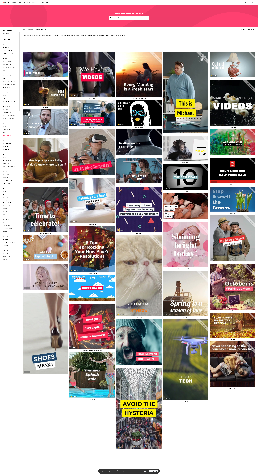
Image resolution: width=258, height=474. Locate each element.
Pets (4, 194)
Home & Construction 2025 (9, 101)
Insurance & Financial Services (9, 166)
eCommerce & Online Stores (9, 135)
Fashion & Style (6, 149)
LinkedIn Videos (6, 177)
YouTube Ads (6, 245)
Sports (4, 222)
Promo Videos (6, 197)
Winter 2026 (6, 47)
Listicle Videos (6, 87)
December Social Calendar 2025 (9, 121)
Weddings (5, 239)
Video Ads (5, 236)
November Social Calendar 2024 (9, 118)
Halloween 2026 (7, 61)
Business (5, 123)
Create (13, 2)
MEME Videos (6, 183)
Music (4, 186)
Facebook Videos (7, 143)
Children (5, 126)
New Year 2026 (6, 42)
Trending (5, 36)
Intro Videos (6, 171)
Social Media (6, 219)
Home (24, 29)
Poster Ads (5, 259)
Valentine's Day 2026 (8, 53)
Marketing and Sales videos (9, 84)
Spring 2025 (6, 152)
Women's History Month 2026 (9, 242)
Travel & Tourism (7, 234)
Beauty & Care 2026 (7, 70)
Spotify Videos (6, 225)
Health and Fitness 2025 (9, 73)
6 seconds (5, 90)
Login (245, 2)
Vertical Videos (6, 256)
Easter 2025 (6, 109)
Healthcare (5, 157)
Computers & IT (6, 129)
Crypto (4, 132)
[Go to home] (7, 2)
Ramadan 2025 (7, 203)
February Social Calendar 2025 (9, 78)
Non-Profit (5, 188)
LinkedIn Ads (6, 174)
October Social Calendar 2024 (9, 115)
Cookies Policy (136, 471)
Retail (4, 214)
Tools (27, 2)
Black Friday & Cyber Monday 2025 (9, 107)
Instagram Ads (6, 163)
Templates (20, 2)
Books (4, 95)
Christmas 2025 (6, 39)
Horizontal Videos (7, 160)
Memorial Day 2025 (7, 180)
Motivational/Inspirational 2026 (9, 67)
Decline (145, 471)
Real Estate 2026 (7, 64)
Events (4, 140)
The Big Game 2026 (7, 50)
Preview (45, 63)
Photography (6, 200)
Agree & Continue (153, 471)
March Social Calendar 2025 (9, 81)
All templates (6, 33)
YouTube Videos (7, 248)
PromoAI (42, 2)
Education (5, 138)
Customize (45, 66)
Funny (4, 155)
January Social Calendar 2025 (9, 76)
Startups (5, 231)
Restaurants (6, 211)
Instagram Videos (7, 169)
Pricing (47, 2)
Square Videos (6, 253)
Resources (34, 2)
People (4, 191)
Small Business (6, 217)
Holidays (5, 44)
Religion (5, 208)
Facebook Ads (6, 146)
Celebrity (5, 98)
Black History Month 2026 (9, 56)
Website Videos (7, 251)
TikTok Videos (6, 104)
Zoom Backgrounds (7, 112)
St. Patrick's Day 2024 (8, 228)
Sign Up (252, 2)
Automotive (6, 92)
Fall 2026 (5, 59)
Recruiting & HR (6, 205)
